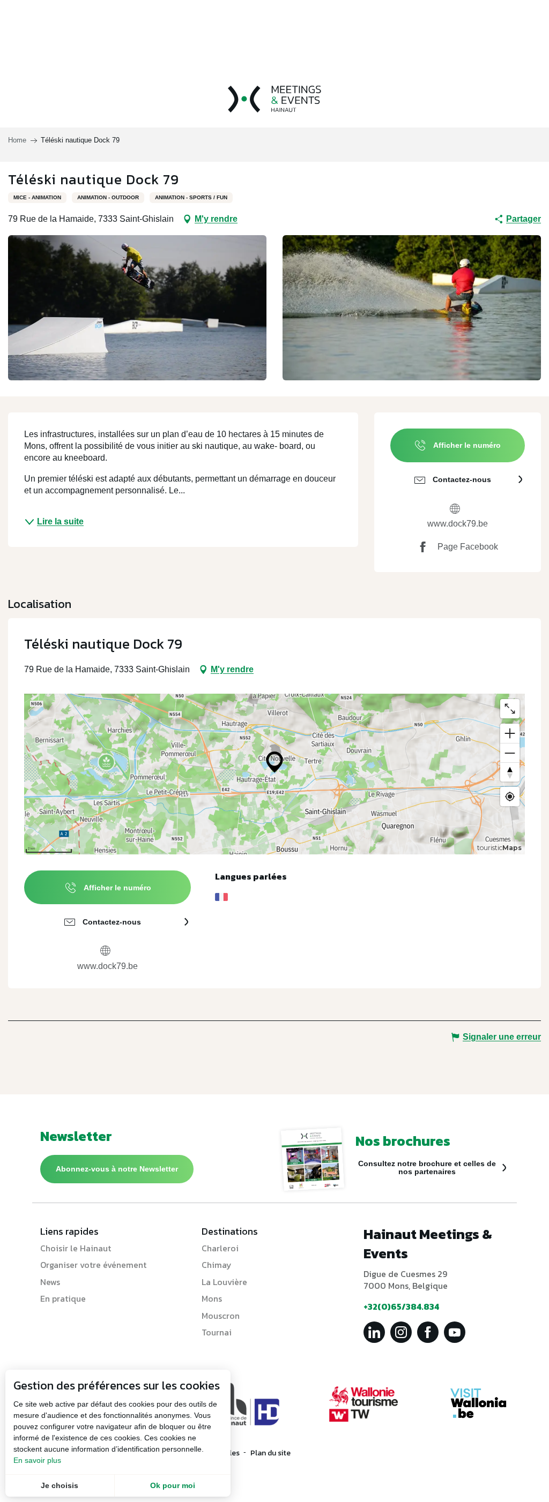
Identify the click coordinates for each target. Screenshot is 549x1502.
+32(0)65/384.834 (401, 1306)
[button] (137, 307)
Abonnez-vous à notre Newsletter (117, 1169)
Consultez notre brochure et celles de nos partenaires (427, 1167)
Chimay (217, 1264)
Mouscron (221, 1315)
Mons (212, 1298)
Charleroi (220, 1248)
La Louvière (224, 1281)
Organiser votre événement (93, 1264)
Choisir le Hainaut (75, 1248)
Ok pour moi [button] (172, 1485)
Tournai (217, 1332)
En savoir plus (37, 1460)
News (50, 1281)
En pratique (63, 1298)
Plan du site (270, 1453)
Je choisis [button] (59, 1485)
